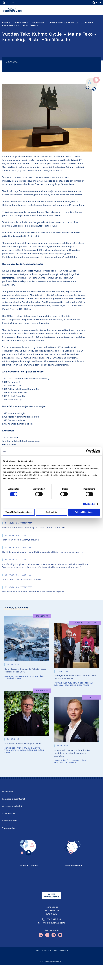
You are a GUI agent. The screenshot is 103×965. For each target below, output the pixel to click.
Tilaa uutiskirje (29, 865)
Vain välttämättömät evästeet (18, 512)
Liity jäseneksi (73, 865)
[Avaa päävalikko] (98, 10)
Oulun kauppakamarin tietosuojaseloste (51, 950)
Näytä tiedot (89, 504)
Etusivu (6, 23)
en (13, 3)
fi (8, 3)
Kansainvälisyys (9, 821)
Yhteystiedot (8, 828)
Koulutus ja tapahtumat (13, 799)
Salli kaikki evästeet (84, 512)
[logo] (13, 10)
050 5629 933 (54, 919)
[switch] (39, 494)
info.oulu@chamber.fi (54, 923)
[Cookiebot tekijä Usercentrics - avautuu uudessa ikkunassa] (88, 451)
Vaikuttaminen (9, 814)
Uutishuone (21, 23)
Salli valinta (51, 512)
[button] (96, 2)
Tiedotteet (38, 23)
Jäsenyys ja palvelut (12, 806)
